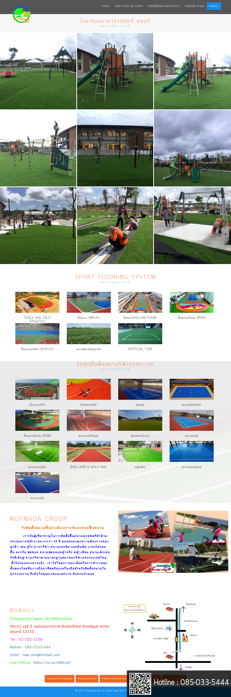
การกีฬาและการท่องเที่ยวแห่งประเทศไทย (116, 678)
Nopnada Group (194, 6)
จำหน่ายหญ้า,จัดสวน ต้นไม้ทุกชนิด (59, 678)
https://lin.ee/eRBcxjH (52, 663)
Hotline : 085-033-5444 (191, 683)
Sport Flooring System (129, 6)
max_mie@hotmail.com (41, 655)
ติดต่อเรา (214, 6)
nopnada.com (93, 690)
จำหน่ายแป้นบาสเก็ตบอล (87, 678)
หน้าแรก (106, 6)
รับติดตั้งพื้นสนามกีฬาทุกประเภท (164, 6)
